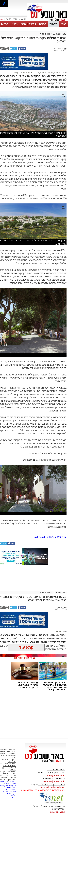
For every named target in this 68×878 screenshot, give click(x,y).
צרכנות (13, 767)
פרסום (13, 797)
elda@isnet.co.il (57, 812)
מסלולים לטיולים (9, 787)
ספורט (42, 24)
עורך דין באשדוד (9, 791)
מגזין (23, 24)
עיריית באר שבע (46, 73)
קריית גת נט (11, 793)
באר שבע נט (59, 33)
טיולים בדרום (10, 789)
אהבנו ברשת (11, 775)
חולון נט (12, 795)
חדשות (53, 24)
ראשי (64, 24)
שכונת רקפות (19, 73)
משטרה (59, 631)
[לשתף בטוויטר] (13, 50)
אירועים (13, 777)
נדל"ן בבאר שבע (32, 73)
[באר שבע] (47, 21)
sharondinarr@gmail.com (53, 787)
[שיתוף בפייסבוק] (21, 50)
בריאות (4, 777)
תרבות (5, 24)
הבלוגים (12, 761)
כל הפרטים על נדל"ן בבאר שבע (50, 536)
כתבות (13, 759)
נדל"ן (14, 24)
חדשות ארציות (10, 772)
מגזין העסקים (9, 765)
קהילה (32, 24)
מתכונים (4, 759)
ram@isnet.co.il (56, 775)
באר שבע (58, 73)
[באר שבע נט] (45, 762)
